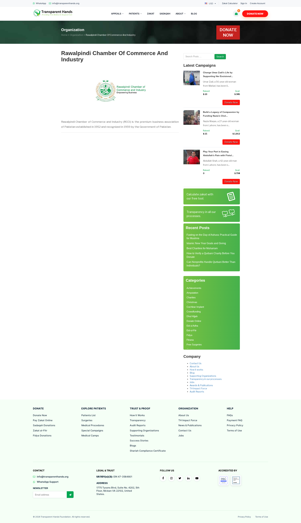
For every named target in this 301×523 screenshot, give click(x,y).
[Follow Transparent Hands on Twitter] (180, 478)
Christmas (192, 302)
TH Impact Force (198, 388)
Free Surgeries (194, 344)
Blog (192, 372)
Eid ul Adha (192, 325)
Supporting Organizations (203, 376)
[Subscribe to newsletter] (70, 494)
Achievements (194, 288)
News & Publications (190, 425)
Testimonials (137, 435)
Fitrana (190, 339)
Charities (191, 297)
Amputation (192, 292)
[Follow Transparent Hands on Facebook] (163, 478)
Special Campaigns (92, 430)
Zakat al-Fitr (40, 430)
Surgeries (86, 420)
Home (64, 35)
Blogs (133, 445)
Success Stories (139, 440)
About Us (194, 366)
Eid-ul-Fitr (191, 330)
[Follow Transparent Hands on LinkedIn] (188, 478)
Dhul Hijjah (192, 316)
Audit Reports (197, 391)
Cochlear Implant (195, 307)
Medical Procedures (92, 425)
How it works (196, 369)
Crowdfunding (194, 311)
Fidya (189, 335)
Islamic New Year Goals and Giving (206, 243)
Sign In (243, 3)
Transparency (138, 420)
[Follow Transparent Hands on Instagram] (171, 478)
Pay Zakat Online (43, 420)
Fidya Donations (42, 435)
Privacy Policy (235, 425)
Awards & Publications (201, 385)
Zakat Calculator (230, 3)
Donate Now (255, 13)
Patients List (88, 415)
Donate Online (194, 321)
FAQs (230, 415)
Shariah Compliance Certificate (148, 450)
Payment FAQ (234, 420)
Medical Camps (90, 435)
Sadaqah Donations (44, 425)
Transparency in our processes (206, 379)
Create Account (257, 3)
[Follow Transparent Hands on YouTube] (197, 478)
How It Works (137, 415)
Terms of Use (234, 430)
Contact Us (195, 363)
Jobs (192, 382)
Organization (76, 35)
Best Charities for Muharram (202, 248)
